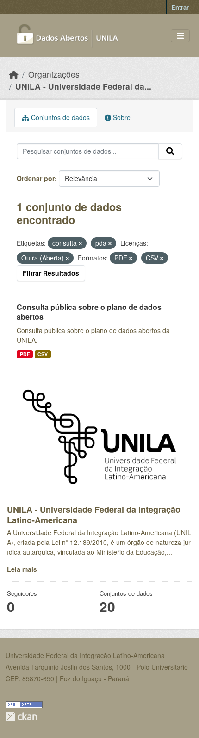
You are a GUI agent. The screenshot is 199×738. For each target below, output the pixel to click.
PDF (25, 354)
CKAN (21, 716)
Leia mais (22, 569)
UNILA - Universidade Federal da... (83, 86)
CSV (42, 354)
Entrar (180, 7)
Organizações (54, 74)
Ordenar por (36, 178)
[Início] (14, 74)
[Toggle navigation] (180, 35)
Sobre (121, 117)
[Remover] (80, 243)
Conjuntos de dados (59, 117)
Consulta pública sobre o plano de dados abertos (89, 312)
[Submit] (170, 151)
